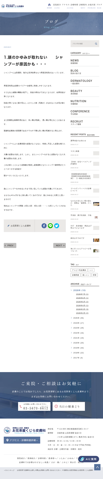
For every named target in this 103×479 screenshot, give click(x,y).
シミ (91, 270)
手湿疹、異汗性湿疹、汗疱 (81, 215)
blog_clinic (12, 42)
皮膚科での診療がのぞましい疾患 (34, 462)
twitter (56, 225)
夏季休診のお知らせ (78, 141)
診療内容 (42, 458)
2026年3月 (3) (82, 309)
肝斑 (94, 275)
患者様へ (52, 458)
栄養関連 (75, 275)
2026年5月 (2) (82, 302)
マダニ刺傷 (75, 151)
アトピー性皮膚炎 (79, 270)
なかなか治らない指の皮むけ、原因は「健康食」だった (81, 203)
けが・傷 (55, 462)
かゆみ (70, 458)
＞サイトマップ (9, 470)
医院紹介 (21, 458)
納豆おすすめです (77, 238)
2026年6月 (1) (82, 298)
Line (50, 225)
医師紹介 (32, 458)
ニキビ (65, 462)
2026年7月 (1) (82, 294)
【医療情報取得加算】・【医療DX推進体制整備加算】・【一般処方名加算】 (81, 176)
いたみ (62, 458)
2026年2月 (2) (82, 313)
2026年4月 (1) (82, 305)
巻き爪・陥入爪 (77, 462)
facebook (44, 225)
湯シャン (85, 275)
